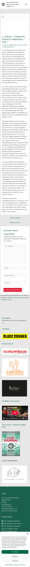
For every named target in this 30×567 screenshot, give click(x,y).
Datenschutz (16, 564)
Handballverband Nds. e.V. (10, 508)
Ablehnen (15, 556)
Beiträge (4, 502)
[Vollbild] (26, 418)
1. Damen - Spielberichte (9, 45)
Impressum (22, 564)
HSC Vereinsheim (7, 506)
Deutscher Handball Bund (9, 510)
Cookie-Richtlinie (9, 564)
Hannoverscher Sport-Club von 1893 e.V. (12, 4)
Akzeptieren (15, 552)
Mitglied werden (6, 500)
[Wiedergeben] (4, 418)
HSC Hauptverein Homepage (10, 498)
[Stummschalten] (23, 418)
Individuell (15, 561)
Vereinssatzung (6, 504)
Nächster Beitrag (15, 222)
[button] (27, 534)
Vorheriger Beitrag (15, 218)
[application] (15, 413)
